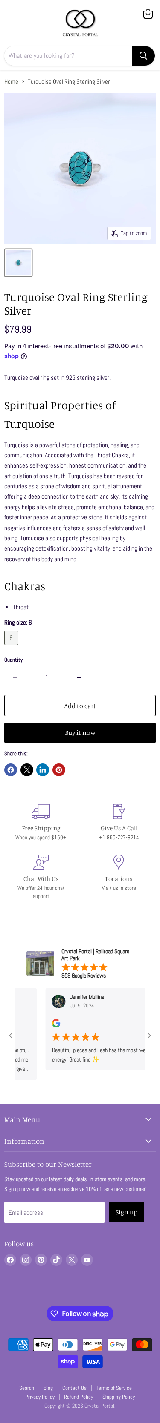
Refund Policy (78, 1396)
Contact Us (74, 1387)
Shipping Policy (118, 1396)
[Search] (143, 56)
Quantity (13, 660)
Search (26, 1387)
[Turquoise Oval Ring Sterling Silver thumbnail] (18, 262)
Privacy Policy (40, 1396)
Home (11, 81)
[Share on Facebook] (10, 769)
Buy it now (80, 732)
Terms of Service (114, 1387)
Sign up (126, 1212)
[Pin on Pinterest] (58, 769)
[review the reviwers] (49, 1025)
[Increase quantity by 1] (79, 678)
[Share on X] (26, 769)
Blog (48, 1387)
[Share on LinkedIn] (42, 769)
